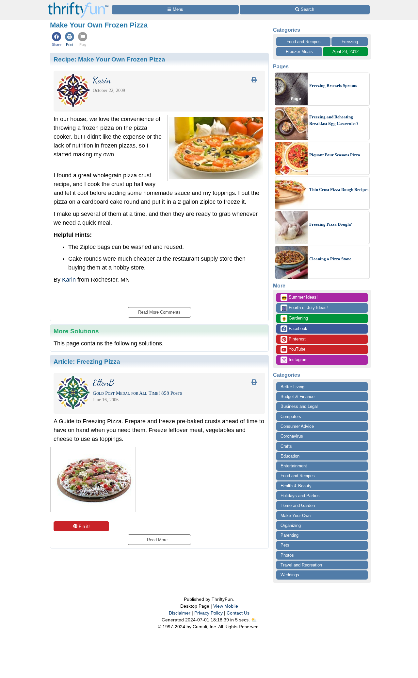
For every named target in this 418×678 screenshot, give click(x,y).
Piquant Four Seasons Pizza (334, 154)
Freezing (350, 41)
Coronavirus (292, 436)
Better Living (292, 386)
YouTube (296, 349)
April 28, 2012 (345, 51)
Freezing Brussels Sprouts (333, 85)
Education (290, 456)
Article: (87, 361)
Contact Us (238, 613)
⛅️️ (254, 619)
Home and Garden (298, 505)
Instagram (297, 359)
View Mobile (225, 606)
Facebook (297, 328)
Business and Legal (299, 406)
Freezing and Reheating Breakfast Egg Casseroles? (334, 120)
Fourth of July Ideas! (304, 308)
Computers (291, 416)
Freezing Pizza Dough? (330, 224)
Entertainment (294, 465)
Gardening (294, 319)
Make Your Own (296, 515)
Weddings (290, 574)
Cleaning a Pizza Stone (330, 258)
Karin (69, 279)
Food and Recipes (303, 41)
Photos (287, 555)
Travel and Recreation (301, 565)
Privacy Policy (208, 613)
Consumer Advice (297, 426)
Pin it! (84, 526)
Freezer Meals (299, 51)
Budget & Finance (297, 396)
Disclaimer (179, 613)
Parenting (289, 535)
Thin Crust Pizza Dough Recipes (338, 189)
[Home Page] (78, 4)
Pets (285, 545)
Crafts (286, 446)
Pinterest (296, 339)
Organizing (291, 525)
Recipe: (109, 59)
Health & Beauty (296, 485)
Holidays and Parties (300, 495)
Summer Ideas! (299, 298)
